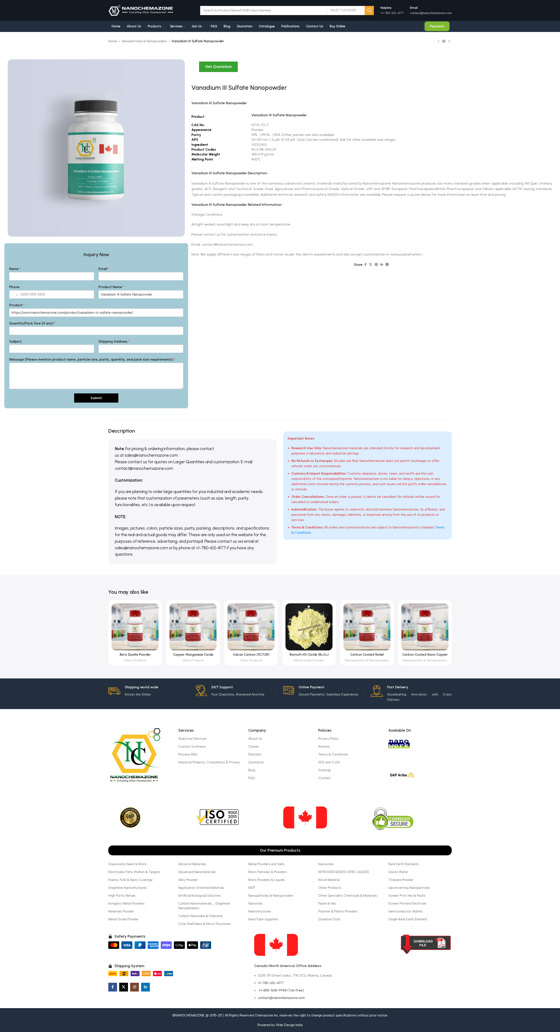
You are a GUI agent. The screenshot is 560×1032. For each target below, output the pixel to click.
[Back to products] (443, 41)
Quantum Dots (329, 919)
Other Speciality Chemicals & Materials (347, 896)
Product (16, 305)
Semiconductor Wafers (405, 911)
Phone (14, 287)
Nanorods (255, 903)
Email (103, 269)
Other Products (135, 660)
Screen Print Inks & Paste (406, 896)
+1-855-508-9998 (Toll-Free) (281, 990)
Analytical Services (192, 739)
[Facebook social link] (365, 265)
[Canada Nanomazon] (276, 945)
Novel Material (329, 880)
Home (112, 41)
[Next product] (449, 41)
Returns (324, 746)
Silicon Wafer (398, 872)
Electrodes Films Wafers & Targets (134, 872)
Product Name (111, 287)
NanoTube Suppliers (263, 919)
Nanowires (326, 864)
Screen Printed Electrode (407, 903)
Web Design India (289, 1025)
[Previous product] (438, 41)
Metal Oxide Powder (309, 660)
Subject (15, 341)
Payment (437, 26)
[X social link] (370, 265)
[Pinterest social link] (376, 265)
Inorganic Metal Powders (126, 903)
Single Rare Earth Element (407, 919)
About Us (255, 739)
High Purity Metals (121, 896)
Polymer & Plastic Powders (338, 911)
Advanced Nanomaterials (197, 872)
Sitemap (324, 770)
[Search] (369, 10)
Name (15, 269)
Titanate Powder (400, 880)
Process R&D (188, 754)
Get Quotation (218, 66)
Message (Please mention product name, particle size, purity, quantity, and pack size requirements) (92, 359)
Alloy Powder (188, 880)
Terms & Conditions (333, 754)
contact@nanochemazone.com (431, 13)
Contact (324, 778)
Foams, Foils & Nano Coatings (130, 880)
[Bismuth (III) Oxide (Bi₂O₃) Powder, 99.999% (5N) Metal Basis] (308, 626)
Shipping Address (114, 341)
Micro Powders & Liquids (266, 880)
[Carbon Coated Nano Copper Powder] (424, 626)
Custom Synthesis (192, 746)
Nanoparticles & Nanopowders (144, 41)
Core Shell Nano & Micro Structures (204, 924)
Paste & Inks (327, 903)
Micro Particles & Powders (267, 872)
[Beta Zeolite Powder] (135, 626)
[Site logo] (141, 10)
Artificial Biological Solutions (199, 896)
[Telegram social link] (387, 265)
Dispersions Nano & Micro (127, 864)
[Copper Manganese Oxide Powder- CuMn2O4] (193, 626)
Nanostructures (259, 911)
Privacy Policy (328, 739)
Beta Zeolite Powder (135, 655)
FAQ (251, 778)
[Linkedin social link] (381, 265)
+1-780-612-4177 (271, 983)
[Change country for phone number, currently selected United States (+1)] (14, 294)
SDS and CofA (329, 762)
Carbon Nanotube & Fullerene (200, 916)
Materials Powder (121, 911)
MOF (251, 888)
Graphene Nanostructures (127, 888)
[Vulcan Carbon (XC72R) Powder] (251, 626)
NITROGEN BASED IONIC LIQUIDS (343, 872)
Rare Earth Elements (403, 864)
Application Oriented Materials (201, 888)
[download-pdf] (426, 944)
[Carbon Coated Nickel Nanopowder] (366, 626)
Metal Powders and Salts (266, 864)
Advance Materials (192, 864)
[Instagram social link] (134, 987)
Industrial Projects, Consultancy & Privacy (209, 762)
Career (253, 746)
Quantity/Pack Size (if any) (32, 323)
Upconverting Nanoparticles (409, 888)
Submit (96, 398)
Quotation (256, 762)
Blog (251, 770)
